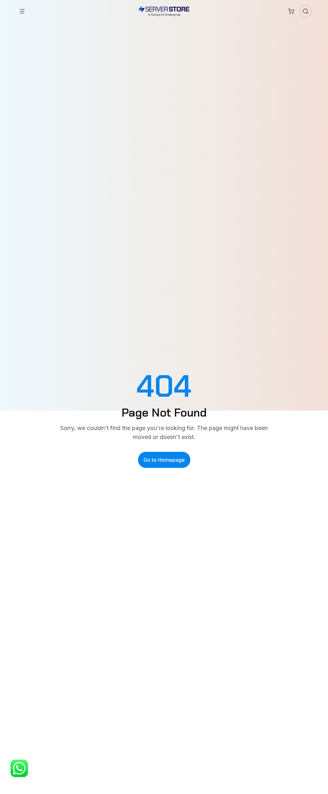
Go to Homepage (164, 460)
